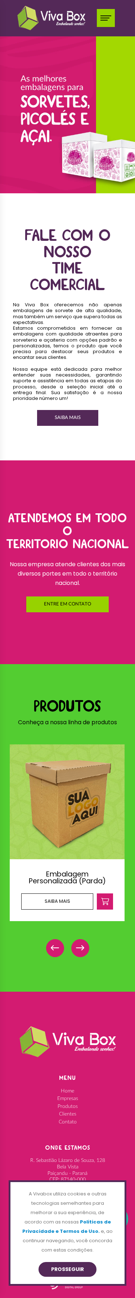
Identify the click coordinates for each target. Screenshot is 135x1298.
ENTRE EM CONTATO (67, 604)
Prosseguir (67, 1269)
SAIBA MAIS (68, 417)
